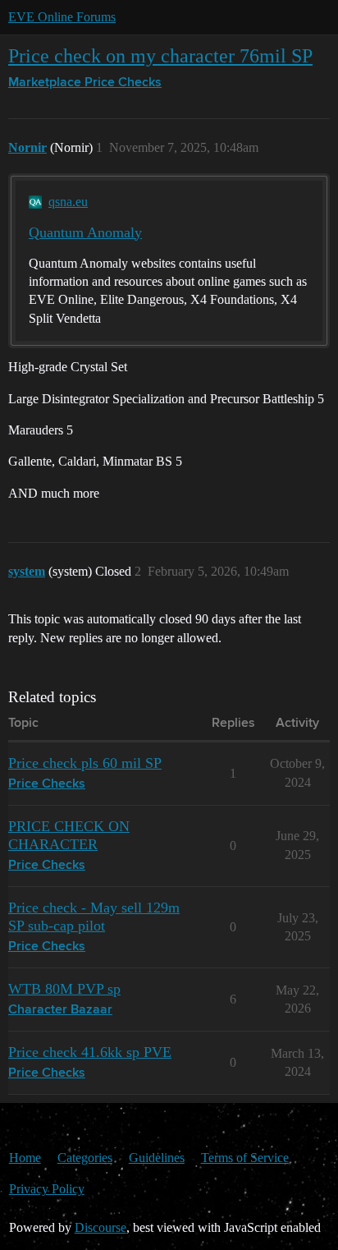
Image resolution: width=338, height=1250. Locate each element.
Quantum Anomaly (85, 232)
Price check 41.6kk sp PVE (89, 1052)
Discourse (100, 1227)
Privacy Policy (46, 1189)
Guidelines (157, 1158)
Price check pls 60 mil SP (85, 763)
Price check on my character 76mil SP (160, 55)
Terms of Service (245, 1158)
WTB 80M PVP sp (64, 989)
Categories (84, 1158)
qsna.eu (68, 202)
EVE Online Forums (62, 17)
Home (25, 1158)
